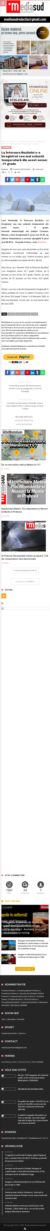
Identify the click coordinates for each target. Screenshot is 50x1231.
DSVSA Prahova (31, 999)
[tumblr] (37, 179)
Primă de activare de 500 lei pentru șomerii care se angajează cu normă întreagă (25, 386)
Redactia (4, 169)
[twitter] (12, 179)
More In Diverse (24, 424)
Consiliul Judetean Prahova (28, 990)
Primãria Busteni (15, 999)
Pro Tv (45, 1138)
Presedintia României (10, 1002)
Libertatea (11, 1019)
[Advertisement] (25, 845)
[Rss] (3, 595)
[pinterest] (27, 179)
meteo (11, 314)
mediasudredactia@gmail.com (14, 1047)
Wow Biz (20, 1019)
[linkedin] (32, 179)
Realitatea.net (35, 1138)
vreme (34, 314)
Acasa (3, 142)
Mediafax (42, 242)
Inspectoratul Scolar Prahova (22, 996)
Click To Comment (25, 581)
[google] (17, 179)
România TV (23, 1138)
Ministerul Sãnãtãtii (19, 1005)
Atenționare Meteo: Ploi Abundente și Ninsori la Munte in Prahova (24, 510)
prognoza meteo (23, 314)
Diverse (11, 142)
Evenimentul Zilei (8, 1138)
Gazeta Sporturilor (9, 1033)
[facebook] (7, 179)
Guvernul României (29, 1002)
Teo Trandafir (37, 1062)
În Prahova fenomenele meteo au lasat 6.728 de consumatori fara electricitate (24, 557)
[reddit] (22, 179)
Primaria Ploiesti (8, 990)
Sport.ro (22, 1033)
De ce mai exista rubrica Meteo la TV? (20, 464)
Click (3, 1019)
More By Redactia (24, 420)
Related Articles (24, 417)
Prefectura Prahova (9, 993)
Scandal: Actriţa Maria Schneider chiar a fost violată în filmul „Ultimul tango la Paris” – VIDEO (25, 404)
